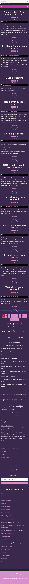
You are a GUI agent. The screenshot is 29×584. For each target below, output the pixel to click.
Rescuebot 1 (11, 355)
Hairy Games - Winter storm (9, 358)
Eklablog (18, 574)
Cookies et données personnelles (20, 580)
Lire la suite (14, 37)
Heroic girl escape (14, 134)
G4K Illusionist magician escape (10, 376)
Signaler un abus (5, 580)
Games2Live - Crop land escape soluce (14, 13)
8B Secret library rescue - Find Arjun (11, 348)
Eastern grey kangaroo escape (14, 226)
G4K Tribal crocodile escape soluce (14, 166)
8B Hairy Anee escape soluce (14, 47)
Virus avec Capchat (6, 352)
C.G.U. (11, 580)
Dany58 (13, 332)
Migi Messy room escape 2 (14, 288)
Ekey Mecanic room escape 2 (14, 198)
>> (17, 319)
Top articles (21, 578)
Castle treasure (14, 78)
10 (11, 319)
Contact (25, 578)
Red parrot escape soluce (14, 103)
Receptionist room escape (14, 256)
